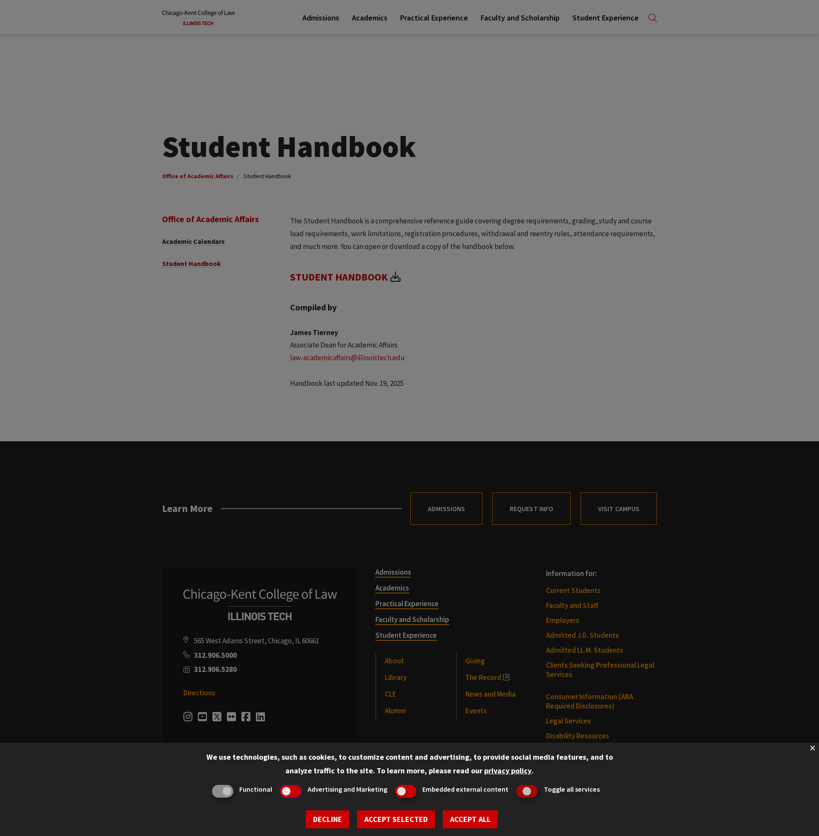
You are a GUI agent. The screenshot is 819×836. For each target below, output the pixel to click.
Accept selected (396, 819)
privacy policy (507, 770)
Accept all (470, 819)
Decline (327, 819)
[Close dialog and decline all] (812, 748)
